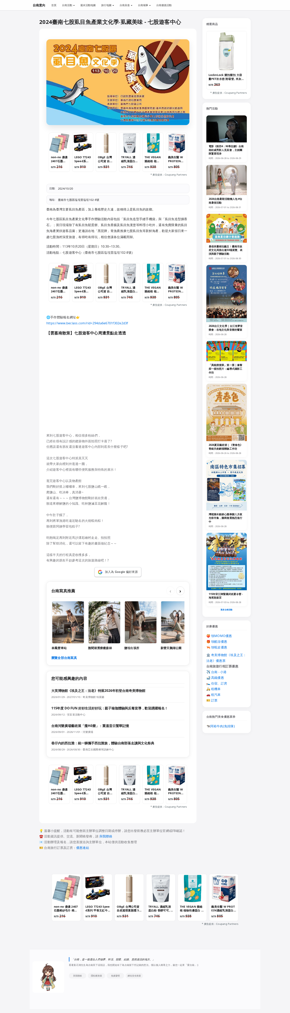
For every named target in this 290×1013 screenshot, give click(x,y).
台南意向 (39, 5)
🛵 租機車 (213, 689)
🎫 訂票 (212, 700)
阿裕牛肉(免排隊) (222, 726)
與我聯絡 (105, 836)
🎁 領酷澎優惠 (216, 641)
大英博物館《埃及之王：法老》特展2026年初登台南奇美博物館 (98, 690)
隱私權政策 (96, 975)
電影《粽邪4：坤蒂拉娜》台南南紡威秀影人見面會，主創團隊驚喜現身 (226, 149)
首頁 (53, 5)
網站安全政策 (134, 975)
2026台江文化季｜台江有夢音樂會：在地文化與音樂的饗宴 (226, 327)
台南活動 (67, 5)
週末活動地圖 (88, 5)
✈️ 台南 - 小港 (216, 672)
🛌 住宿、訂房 (216, 683)
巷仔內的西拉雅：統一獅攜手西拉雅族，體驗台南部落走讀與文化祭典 (102, 743)
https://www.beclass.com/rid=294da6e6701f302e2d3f (87, 323)
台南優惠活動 (164, 5)
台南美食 (125, 5)
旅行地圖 (106, 5)
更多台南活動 (227, 609)
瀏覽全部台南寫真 (64, 658)
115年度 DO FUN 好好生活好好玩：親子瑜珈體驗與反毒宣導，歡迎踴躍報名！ (109, 708)
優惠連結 (82, 848)
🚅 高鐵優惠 (215, 677)
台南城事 (143, 5)
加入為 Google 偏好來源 (121, 572)
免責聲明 (115, 975)
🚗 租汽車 (213, 694)
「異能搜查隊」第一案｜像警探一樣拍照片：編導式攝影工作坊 (225, 368)
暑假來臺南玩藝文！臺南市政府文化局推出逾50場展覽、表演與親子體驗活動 (226, 250)
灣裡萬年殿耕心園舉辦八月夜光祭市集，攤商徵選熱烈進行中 (225, 518)
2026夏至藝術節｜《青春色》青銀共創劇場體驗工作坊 (226, 446)
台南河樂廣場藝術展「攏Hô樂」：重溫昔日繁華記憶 (90, 725)
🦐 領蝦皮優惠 (216, 647)
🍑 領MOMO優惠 (219, 636)
